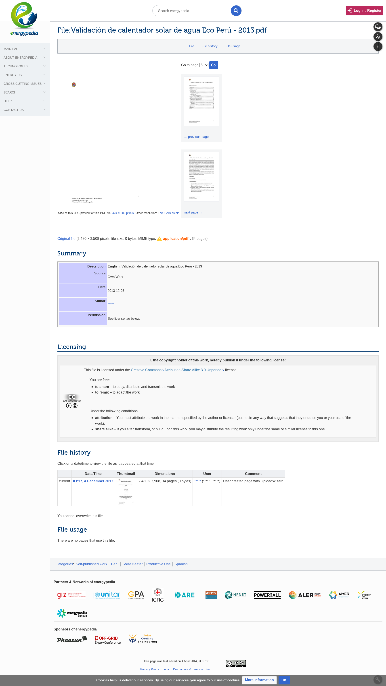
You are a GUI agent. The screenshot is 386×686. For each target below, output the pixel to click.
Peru (115, 564)
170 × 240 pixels (168, 213)
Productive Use (158, 564)
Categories (64, 564)
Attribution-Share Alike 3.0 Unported (192, 370)
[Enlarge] (188, 130)
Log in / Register (368, 10)
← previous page (196, 137)
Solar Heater (132, 564)
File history (210, 46)
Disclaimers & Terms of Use (191, 669)
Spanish (181, 564)
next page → (193, 212)
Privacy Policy (149, 669)
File (191, 46)
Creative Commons (146, 370)
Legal (166, 669)
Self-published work (91, 564)
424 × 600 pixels (123, 213)
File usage (232, 46)
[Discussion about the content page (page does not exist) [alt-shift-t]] (377, 26)
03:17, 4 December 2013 (93, 481)
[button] (172, 239)
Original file (66, 238)
